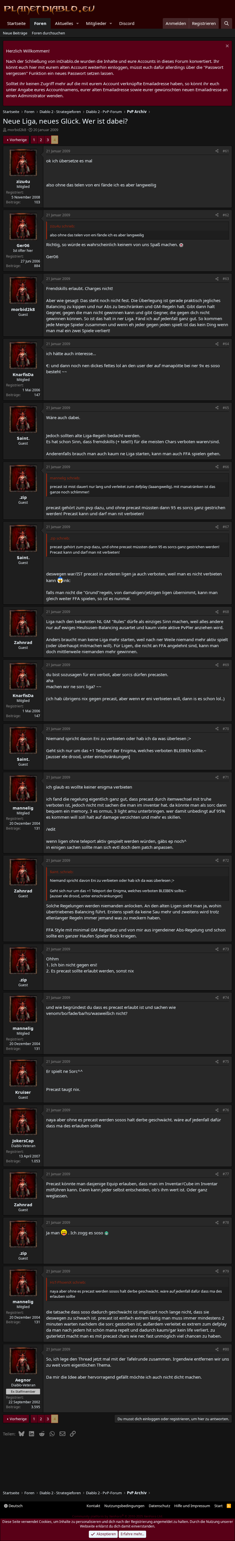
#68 (226, 611)
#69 (226, 664)
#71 (226, 777)
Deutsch (15, 1505)
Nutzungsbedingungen (124, 1505)
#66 (226, 466)
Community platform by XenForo (117, 1516)
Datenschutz (159, 1505)
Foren (40, 23)
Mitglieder (96, 23)
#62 (226, 215)
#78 (226, 1222)
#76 (226, 1110)
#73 (226, 949)
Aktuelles (64, 23)
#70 (226, 728)
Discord (126, 23)
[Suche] (226, 23)
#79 (226, 1271)
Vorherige (18, 139)
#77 (226, 1174)
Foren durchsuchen (48, 33)
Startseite (16, 23)
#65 (226, 407)
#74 (226, 997)
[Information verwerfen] (226, 47)
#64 (226, 343)
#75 (226, 1061)
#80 (226, 1349)
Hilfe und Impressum (192, 1505)
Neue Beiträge (15, 33)
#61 (226, 151)
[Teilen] (217, 151)
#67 (226, 526)
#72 (226, 860)
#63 (226, 278)
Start (218, 1505)
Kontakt (93, 1505)
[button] (78, 23)
